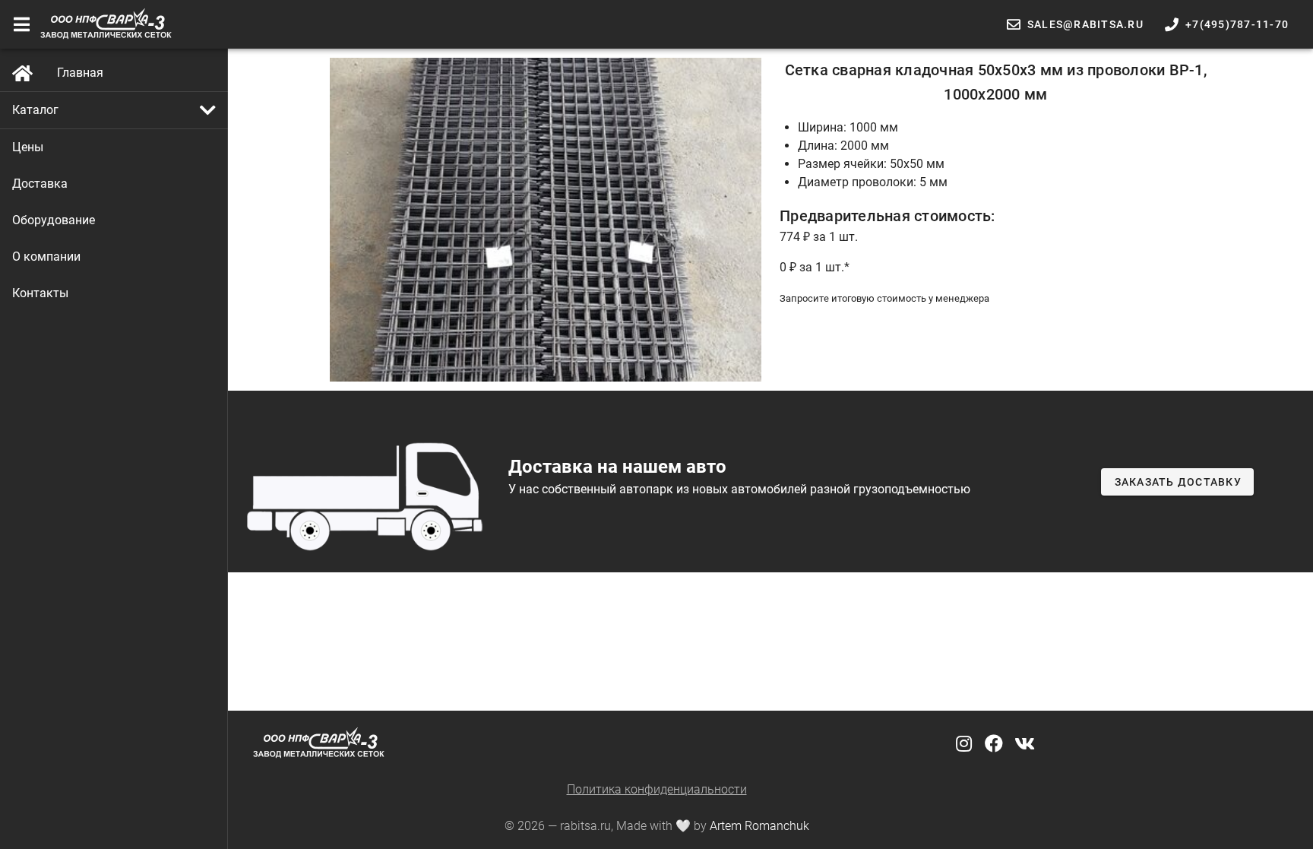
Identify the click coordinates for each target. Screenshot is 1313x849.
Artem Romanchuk (759, 826)
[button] (114, 110)
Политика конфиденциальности (657, 789)
